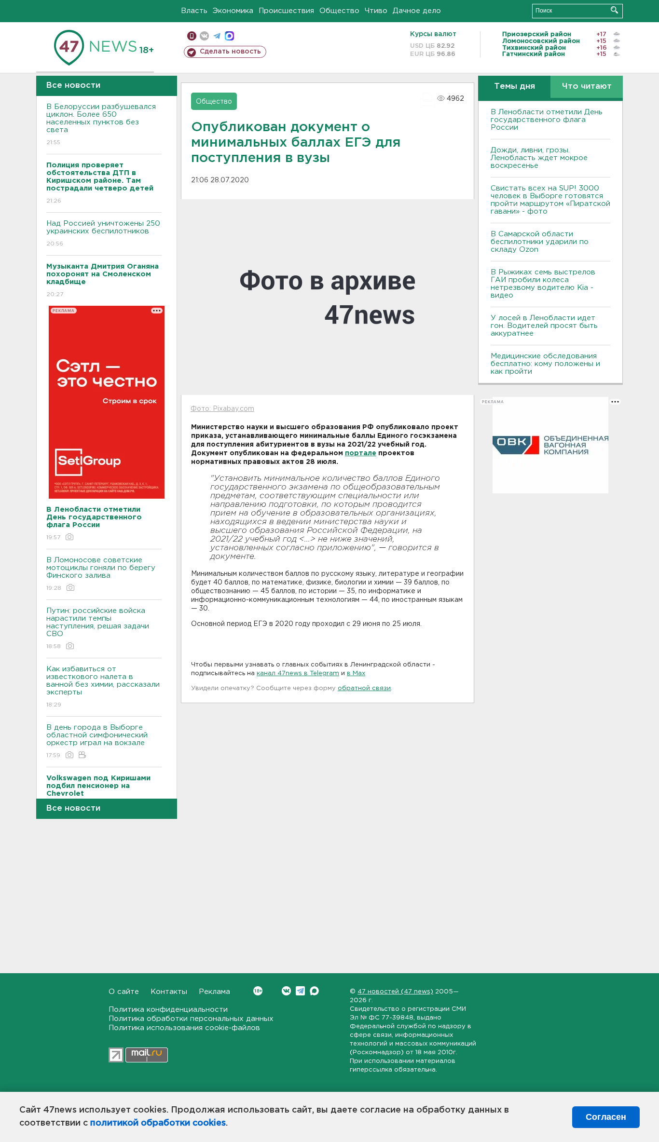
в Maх (356, 673)
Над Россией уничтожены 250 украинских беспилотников (103, 233)
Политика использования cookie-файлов (184, 1028)
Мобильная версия (191, 36)
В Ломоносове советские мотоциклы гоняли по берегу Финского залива (100, 574)
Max (314, 990)
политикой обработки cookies (158, 1123)
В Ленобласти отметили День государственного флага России (547, 120)
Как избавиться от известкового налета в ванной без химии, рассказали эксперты (103, 686)
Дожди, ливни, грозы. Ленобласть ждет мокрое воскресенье (539, 158)
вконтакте (204, 36)
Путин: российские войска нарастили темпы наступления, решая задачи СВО (97, 628)
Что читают (587, 86)
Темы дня (514, 86)
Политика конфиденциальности (168, 1009)
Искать (614, 10)
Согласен (606, 1117)
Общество (339, 11)
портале (360, 453)
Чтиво (376, 11)
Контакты (169, 992)
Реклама (214, 992)
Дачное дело (417, 11)
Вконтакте (286, 990)
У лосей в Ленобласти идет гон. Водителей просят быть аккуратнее (544, 326)
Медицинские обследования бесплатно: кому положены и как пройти (545, 364)
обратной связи (364, 688)
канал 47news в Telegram (298, 673)
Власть (194, 11)
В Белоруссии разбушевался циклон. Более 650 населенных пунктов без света (101, 124)
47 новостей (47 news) (395, 991)
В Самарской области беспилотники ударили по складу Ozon (540, 242)
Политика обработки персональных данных (191, 1019)
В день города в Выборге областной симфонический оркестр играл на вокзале (97, 741)
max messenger (229, 36)
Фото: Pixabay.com (222, 409)
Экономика (233, 11)
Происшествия (286, 11)
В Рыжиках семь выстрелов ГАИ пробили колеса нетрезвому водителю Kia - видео (543, 284)
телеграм (216, 36)
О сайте (124, 992)
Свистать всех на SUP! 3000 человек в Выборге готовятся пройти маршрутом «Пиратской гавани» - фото (550, 200)
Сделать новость (230, 51)
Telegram (300, 990)
